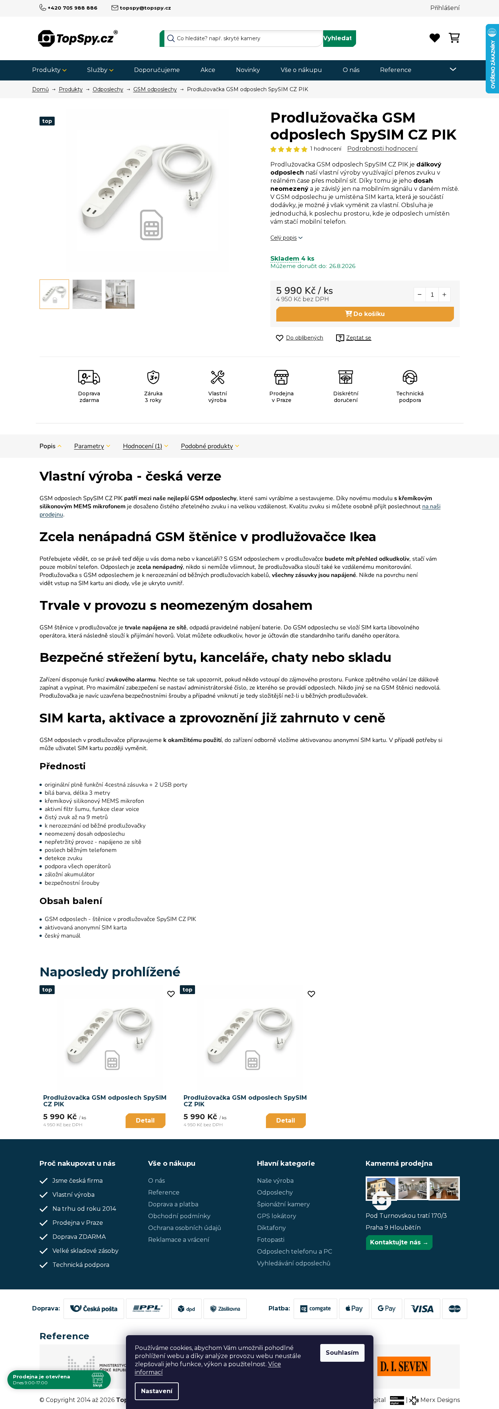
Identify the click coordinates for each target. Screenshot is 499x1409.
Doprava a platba (173, 1204)
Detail (145, 1120)
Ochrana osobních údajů (184, 1227)
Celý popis (283, 237)
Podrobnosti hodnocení (382, 148)
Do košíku (369, 313)
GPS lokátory (276, 1216)
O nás (156, 1180)
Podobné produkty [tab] (207, 446)
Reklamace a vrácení (178, 1239)
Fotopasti (270, 1239)
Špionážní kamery (283, 1204)
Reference (164, 1192)
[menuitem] (51, 70)
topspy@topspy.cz (145, 8)
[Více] (448, 69)
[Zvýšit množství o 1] (444, 295)
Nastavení (156, 1391)
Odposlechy (275, 1192)
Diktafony (271, 1227)
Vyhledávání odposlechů (294, 1263)
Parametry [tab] (89, 446)
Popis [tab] (47, 446)
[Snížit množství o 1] (420, 295)
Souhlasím (342, 1352)
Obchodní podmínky (179, 1216)
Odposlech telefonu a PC (294, 1251)
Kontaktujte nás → (399, 1242)
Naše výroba (275, 1180)
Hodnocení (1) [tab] (142, 446)
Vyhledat (337, 38)
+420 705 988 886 (73, 8)
